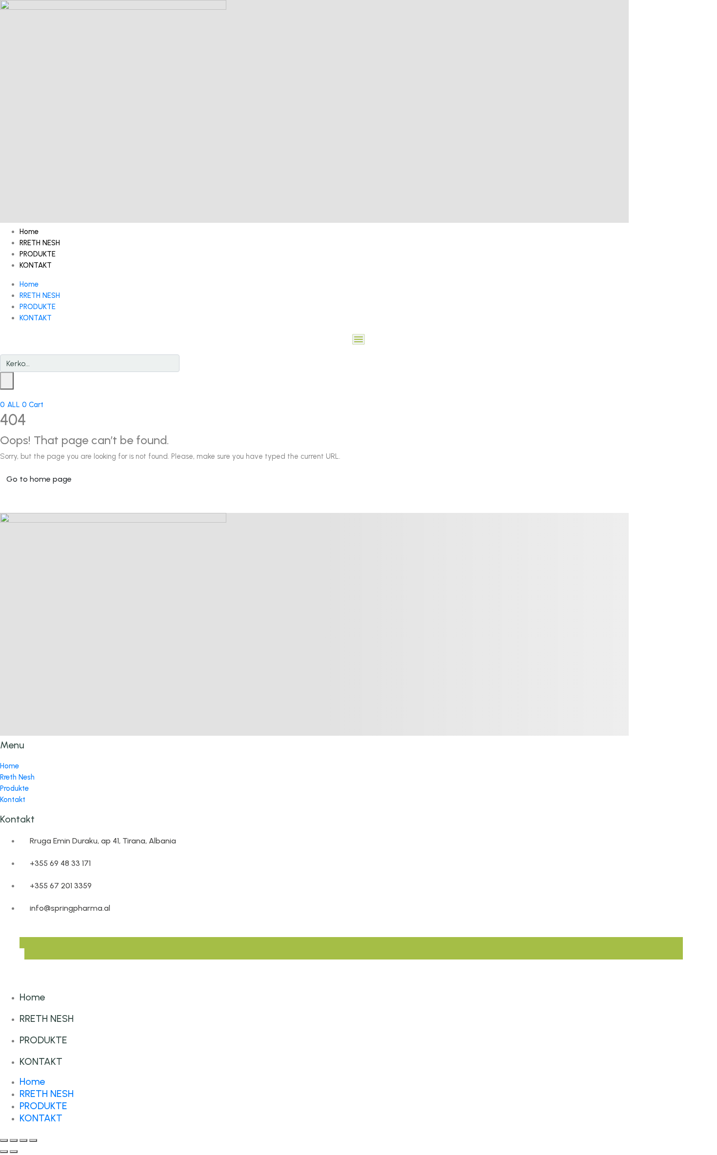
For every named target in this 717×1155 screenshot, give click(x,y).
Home (29, 231)
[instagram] (27, 954)
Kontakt (12, 799)
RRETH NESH (40, 242)
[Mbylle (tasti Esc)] (33, 1140)
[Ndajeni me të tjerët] (23, 1140)
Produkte (14, 788)
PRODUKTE (38, 254)
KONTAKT (36, 265)
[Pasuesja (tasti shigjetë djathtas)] (14, 1151)
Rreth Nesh (17, 777)
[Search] (7, 381)
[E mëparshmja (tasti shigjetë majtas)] (4, 1151)
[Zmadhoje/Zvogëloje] (4, 1140)
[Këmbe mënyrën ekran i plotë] (14, 1140)
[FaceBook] (22, 943)
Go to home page (39, 479)
